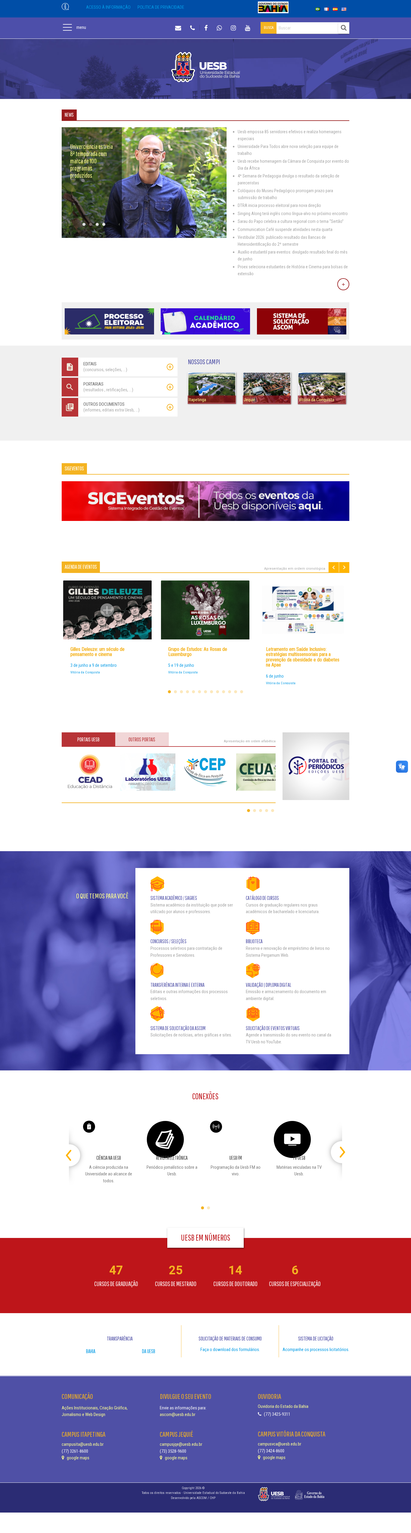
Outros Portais (141, 739)
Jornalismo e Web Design (83, 1414)
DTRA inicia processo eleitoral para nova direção (279, 205)
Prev (334, 567)
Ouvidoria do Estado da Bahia (283, 1406)
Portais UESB (88, 739)
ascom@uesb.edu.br (177, 1414)
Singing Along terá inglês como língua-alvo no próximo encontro (293, 213)
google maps (77, 1458)
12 (235, 691)
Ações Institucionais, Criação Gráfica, (95, 1408)
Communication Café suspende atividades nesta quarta (285, 229)
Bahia (90, 1351)
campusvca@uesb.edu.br (279, 1444)
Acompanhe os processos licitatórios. (316, 1349)
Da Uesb (148, 1351)
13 (241, 691)
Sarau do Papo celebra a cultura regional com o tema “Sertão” (291, 221)
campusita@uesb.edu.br (83, 1444)
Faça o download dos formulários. (230, 1349)
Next (344, 567)
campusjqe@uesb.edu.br (181, 1444)
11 (229, 691)
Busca (268, 28)
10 (223, 691)
